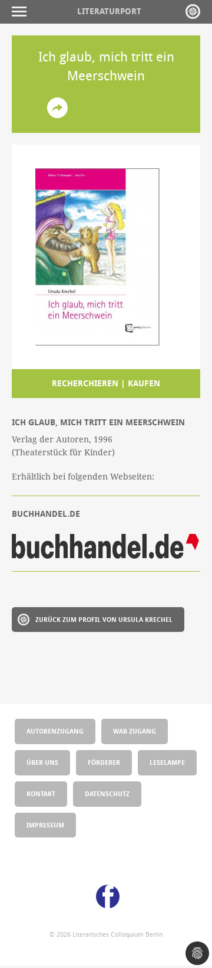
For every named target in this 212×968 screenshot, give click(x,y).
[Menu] (22, 11)
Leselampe (167, 762)
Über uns (42, 762)
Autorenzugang (55, 730)
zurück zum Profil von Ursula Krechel (104, 619)
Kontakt (40, 793)
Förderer (104, 762)
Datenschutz (107, 793)
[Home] (193, 11)
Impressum (45, 824)
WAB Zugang (134, 730)
